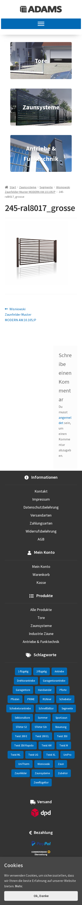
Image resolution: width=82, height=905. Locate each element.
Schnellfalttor (46, 708)
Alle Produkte (41, 609)
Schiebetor (65, 699)
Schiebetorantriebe (20, 708)
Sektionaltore (22, 717)
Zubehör (63, 773)
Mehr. (19, 886)
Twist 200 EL (42, 736)
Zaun (61, 764)
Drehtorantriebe (26, 680)
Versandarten (41, 515)
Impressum (41, 499)
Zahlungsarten (41, 523)
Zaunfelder (21, 773)
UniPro (67, 755)
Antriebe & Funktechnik (41, 641)
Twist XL (51, 755)
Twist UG (33, 755)
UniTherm (23, 764)
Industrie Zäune (41, 633)
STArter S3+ (41, 727)
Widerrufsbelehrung (41, 531)
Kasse (41, 582)
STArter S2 (21, 727)
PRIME (31, 699)
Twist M (64, 745)
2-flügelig (41, 671)
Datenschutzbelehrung (41, 507)
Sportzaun (61, 717)
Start (13, 187)
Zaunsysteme (27, 187)
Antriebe (59, 671)
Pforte (63, 690)
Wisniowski (43, 764)
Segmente (46, 187)
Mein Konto (41, 566)
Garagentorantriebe (54, 680)
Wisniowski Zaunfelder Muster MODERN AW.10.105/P (20, 314)
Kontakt (41, 491)
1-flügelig (23, 671)
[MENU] (41, 24)
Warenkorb (41, 574)
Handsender (45, 690)
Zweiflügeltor (41, 782)
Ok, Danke (41, 896)
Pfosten (15, 699)
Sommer (43, 717)
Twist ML (15, 755)
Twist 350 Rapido (24, 745)
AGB (41, 539)
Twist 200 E (21, 736)
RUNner (47, 699)
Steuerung (60, 727)
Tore (41, 617)
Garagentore (23, 690)
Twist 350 (62, 736)
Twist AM (47, 745)
